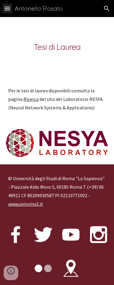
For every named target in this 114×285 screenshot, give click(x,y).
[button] (7, 8)
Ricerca (31, 99)
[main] (57, 46)
